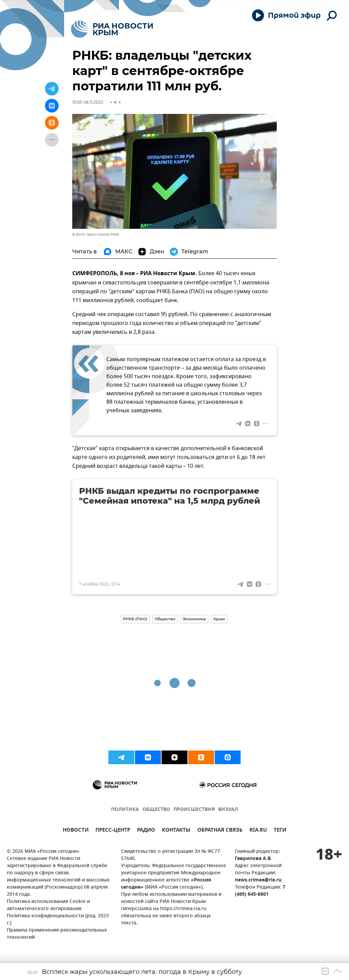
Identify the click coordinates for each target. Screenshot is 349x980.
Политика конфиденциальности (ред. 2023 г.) (58, 919)
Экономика (194, 619)
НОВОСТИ (76, 831)
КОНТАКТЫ (176, 831)
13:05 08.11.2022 (87, 102)
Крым (219, 619)
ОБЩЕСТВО (156, 810)
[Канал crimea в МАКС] (228, 757)
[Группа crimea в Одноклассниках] (201, 757)
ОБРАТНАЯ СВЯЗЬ (220, 831)
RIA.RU (258, 831)
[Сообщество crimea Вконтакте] (148, 757)
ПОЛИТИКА (125, 810)
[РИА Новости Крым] (112, 29)
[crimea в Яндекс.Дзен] (174, 757)
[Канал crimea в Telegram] (121, 757)
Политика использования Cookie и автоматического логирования (48, 905)
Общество (165, 619)
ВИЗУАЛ (228, 810)
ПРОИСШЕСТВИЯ (194, 810)
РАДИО (146, 831)
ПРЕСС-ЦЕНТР (112, 831)
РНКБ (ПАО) (135, 619)
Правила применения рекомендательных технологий (57, 933)
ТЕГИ (280, 831)
